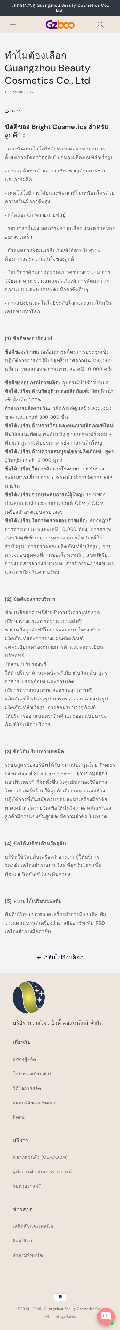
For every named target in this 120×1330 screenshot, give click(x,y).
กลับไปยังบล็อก (64, 957)
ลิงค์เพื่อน (22, 1241)
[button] (13, 25)
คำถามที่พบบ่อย (29, 1255)
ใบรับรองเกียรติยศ (32, 1073)
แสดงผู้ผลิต (24, 1059)
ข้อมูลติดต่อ (66, 1316)
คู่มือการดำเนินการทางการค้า (44, 1171)
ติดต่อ (19, 1117)
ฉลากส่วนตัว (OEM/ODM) (40, 1157)
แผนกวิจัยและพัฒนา (34, 1102)
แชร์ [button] (16, 111)
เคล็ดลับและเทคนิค (33, 1226)
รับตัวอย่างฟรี (27, 1186)
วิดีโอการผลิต (27, 1088)
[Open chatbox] (106, 1317)
